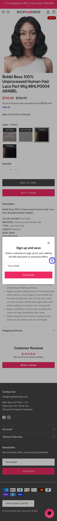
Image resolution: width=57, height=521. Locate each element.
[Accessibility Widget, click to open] (52, 260)
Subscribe (28, 275)
